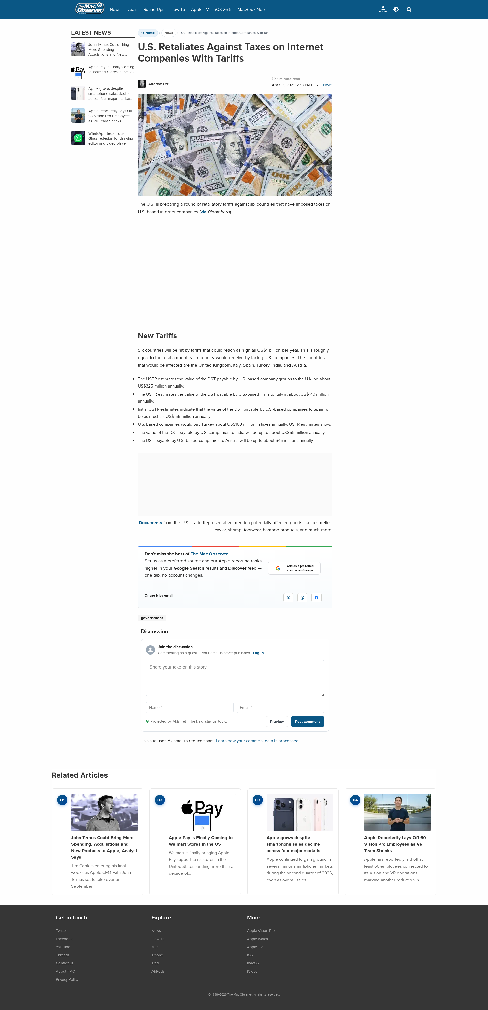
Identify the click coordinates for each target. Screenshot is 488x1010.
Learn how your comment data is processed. (258, 740)
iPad (155, 963)
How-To (178, 9)
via (204, 211)
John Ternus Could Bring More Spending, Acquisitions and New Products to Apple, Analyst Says (104, 847)
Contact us (64, 963)
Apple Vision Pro (261, 930)
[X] (288, 597)
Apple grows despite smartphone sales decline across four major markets (294, 844)
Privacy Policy (67, 979)
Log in (258, 653)
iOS (250, 955)
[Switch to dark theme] (396, 9)
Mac (154, 946)
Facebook (64, 938)
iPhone (157, 955)
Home (150, 33)
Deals (132, 9)
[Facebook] (316, 597)
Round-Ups (154, 9)
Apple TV (200, 9)
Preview (277, 721)
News (115, 9)
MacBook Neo (251, 9)
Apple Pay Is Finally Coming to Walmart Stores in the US (201, 841)
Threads (63, 955)
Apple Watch (257, 938)
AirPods (158, 971)
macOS (253, 963)
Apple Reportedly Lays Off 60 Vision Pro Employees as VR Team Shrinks (395, 844)
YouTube (63, 946)
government (152, 618)
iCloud (252, 971)
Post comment (307, 721)
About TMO (65, 971)
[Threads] (302, 597)
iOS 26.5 (223, 9)
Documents (150, 522)
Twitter (61, 930)
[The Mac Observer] (90, 9)
